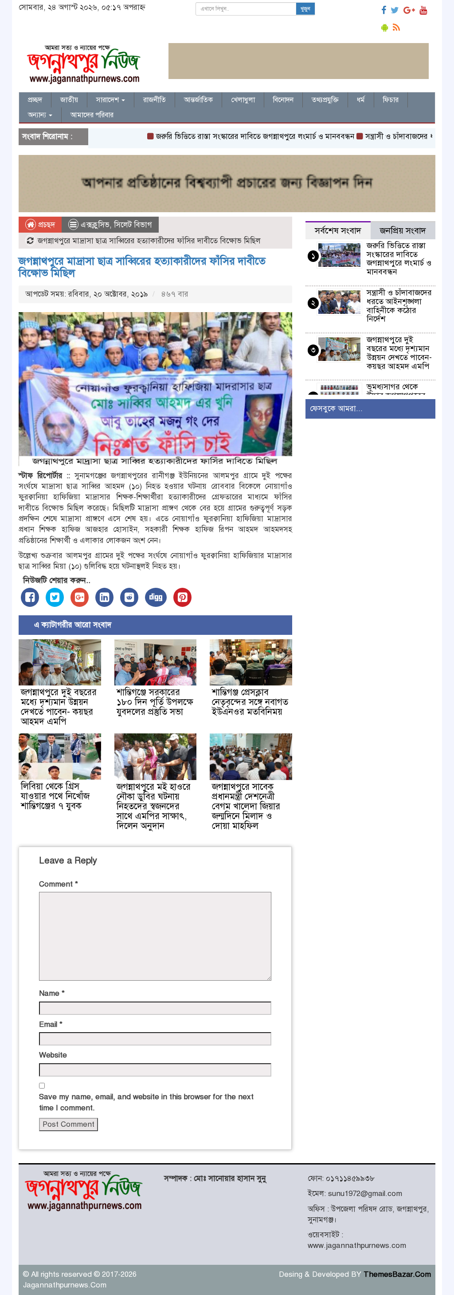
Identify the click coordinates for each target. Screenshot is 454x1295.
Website (53, 1055)
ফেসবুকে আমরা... (336, 408)
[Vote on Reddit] (129, 597)
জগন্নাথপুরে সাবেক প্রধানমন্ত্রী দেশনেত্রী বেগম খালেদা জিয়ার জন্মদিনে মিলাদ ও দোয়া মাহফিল (246, 806)
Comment (58, 884)
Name (52, 993)
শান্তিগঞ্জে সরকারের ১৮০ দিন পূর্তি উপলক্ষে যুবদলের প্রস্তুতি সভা (155, 702)
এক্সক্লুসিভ (95, 225)
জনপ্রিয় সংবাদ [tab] (403, 230)
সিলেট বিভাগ (133, 225)
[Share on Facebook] (30, 597)
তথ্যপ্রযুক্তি (325, 99)
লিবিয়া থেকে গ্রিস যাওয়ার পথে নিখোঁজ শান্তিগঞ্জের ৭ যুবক (55, 796)
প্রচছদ (45, 225)
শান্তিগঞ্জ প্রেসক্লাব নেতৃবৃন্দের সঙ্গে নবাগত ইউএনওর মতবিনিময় (250, 702)
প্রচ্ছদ (35, 99)
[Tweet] (55, 597)
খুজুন (305, 9)
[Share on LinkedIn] (104, 597)
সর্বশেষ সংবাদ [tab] (338, 230)
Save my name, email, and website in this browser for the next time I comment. (146, 1102)
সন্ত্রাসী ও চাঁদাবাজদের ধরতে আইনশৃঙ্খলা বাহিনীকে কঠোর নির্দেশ (399, 306)
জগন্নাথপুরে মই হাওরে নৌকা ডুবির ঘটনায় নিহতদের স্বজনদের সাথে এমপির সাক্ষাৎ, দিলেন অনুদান (154, 806)
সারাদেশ (108, 99)
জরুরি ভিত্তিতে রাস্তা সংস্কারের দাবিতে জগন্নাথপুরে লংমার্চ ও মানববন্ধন (231, 136)
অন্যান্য (38, 115)
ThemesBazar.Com (397, 1274)
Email (51, 1024)
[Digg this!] (156, 597)
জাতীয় (69, 99)
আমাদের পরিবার (92, 115)
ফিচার (391, 99)
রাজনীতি (154, 99)
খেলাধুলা (243, 99)
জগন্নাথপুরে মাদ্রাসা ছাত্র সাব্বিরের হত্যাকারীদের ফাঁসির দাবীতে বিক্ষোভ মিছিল (142, 266)
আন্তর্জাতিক (198, 99)
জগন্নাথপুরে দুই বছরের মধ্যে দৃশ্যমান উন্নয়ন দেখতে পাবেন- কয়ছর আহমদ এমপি (59, 707)
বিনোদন (283, 99)
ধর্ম (361, 99)
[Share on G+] (79, 597)
